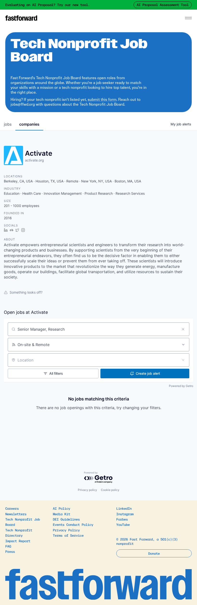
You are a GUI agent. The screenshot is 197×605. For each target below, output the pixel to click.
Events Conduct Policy (73, 524)
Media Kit (61, 513)
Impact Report (17, 540)
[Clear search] (183, 329)
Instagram (125, 513)
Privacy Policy (66, 530)
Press (10, 551)
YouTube (123, 524)
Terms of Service (68, 535)
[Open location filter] (183, 360)
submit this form (102, 99)
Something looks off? (26, 292)
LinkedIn (124, 508)
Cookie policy (110, 490)
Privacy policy (87, 490)
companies (29, 124)
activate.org (34, 160)
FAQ (8, 546)
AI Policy (61, 508)
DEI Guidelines (66, 519)
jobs (8, 124)
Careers (12, 508)
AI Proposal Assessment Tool (163, 4)
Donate (154, 553)
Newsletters (15, 513)
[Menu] (188, 18)
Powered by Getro (181, 386)
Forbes (122, 519)
